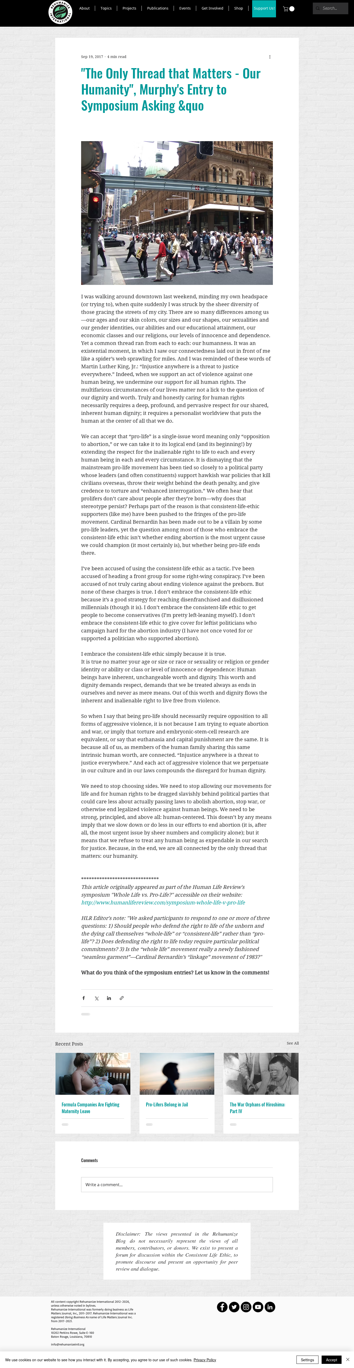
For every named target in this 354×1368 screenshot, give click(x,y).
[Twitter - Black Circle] (234, 1307)
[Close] (348, 1360)
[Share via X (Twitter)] (96, 998)
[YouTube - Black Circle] (258, 1307)
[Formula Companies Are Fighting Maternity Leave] (92, 1074)
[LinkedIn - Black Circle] (270, 1307)
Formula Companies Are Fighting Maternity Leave (90, 1107)
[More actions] (270, 57)
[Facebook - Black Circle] (222, 1307)
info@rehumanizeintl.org (67, 1344)
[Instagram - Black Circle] (246, 1307)
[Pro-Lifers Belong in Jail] (177, 1074)
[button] (84, 8)
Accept (331, 1359)
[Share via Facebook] (83, 998)
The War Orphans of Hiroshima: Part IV (257, 1107)
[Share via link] (121, 998)
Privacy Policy (205, 1359)
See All (293, 1043)
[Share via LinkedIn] (109, 998)
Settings (307, 1359)
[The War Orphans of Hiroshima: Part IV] (261, 1074)
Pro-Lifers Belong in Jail (167, 1104)
